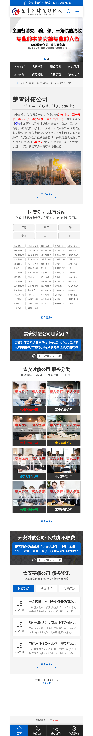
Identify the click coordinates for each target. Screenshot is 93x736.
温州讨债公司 (46, 255)
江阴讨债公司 (19, 246)
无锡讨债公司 (33, 268)
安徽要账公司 (33, 308)
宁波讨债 (58, 277)
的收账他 (44, 273)
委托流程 (55, 74)
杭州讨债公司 (33, 273)
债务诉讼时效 (60, 255)
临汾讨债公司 (73, 281)
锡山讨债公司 (19, 250)
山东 (46, 235)
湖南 (69, 235)
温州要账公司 (73, 295)
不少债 (16, 304)
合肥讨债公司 (73, 255)
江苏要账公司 (33, 299)
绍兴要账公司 (46, 295)
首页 (31, 82)
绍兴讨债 (31, 277)
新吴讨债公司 (46, 250)
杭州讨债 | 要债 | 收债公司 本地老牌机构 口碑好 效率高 (60, 259)
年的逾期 (71, 290)
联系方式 (73, 74)
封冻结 (16, 268)
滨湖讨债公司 (73, 250)
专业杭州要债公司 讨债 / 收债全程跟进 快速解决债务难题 (46, 259)
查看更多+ (46, 317)
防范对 (43, 304)
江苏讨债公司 (33, 264)
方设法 (70, 268)
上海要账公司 (19, 308)
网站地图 (40, 720)
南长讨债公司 (60, 246)
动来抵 (57, 299)
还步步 (43, 268)
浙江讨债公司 (19, 273)
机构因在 (58, 286)
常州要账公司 (33, 304)
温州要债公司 (33, 255)
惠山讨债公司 (60, 250)
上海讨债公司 (19, 286)
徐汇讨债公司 (73, 286)
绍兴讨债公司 (19, 277)
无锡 (62, 82)
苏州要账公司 (73, 299)
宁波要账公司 (19, 295)
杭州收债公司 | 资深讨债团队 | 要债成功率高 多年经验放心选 (73, 259)
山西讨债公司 (73, 277)
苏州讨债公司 (73, 264)
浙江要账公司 (46, 290)
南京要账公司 (46, 299)
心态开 (30, 281)
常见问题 (69, 588)
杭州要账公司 (60, 290)
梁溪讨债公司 (33, 250)
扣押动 (70, 304)
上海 (69, 227)
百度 (50, 720)
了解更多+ (46, 194)
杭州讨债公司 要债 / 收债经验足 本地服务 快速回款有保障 (19, 259)
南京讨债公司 (46, 264)
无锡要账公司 (60, 304)
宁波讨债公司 (19, 255)
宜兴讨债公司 (33, 246)
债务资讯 (37, 74)
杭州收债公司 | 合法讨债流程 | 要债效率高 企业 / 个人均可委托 (33, 259)
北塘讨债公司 (73, 246)
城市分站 (19, 74)
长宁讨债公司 (19, 290)
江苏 (53, 82)
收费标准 (37, 66)
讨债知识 (24, 588)
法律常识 (46, 588)
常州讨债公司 (60, 268)
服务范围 (55, 66)
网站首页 (19, 66)
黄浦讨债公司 (46, 286)
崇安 (70, 82)
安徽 (23, 235)
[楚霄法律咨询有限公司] (38, 11)
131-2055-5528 (50, 356)
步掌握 (57, 264)
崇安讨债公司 (46, 246)
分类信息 (73, 66)
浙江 (46, 227)
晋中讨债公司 (46, 281)
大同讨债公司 (60, 281)
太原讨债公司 (19, 281)
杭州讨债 (71, 273)
